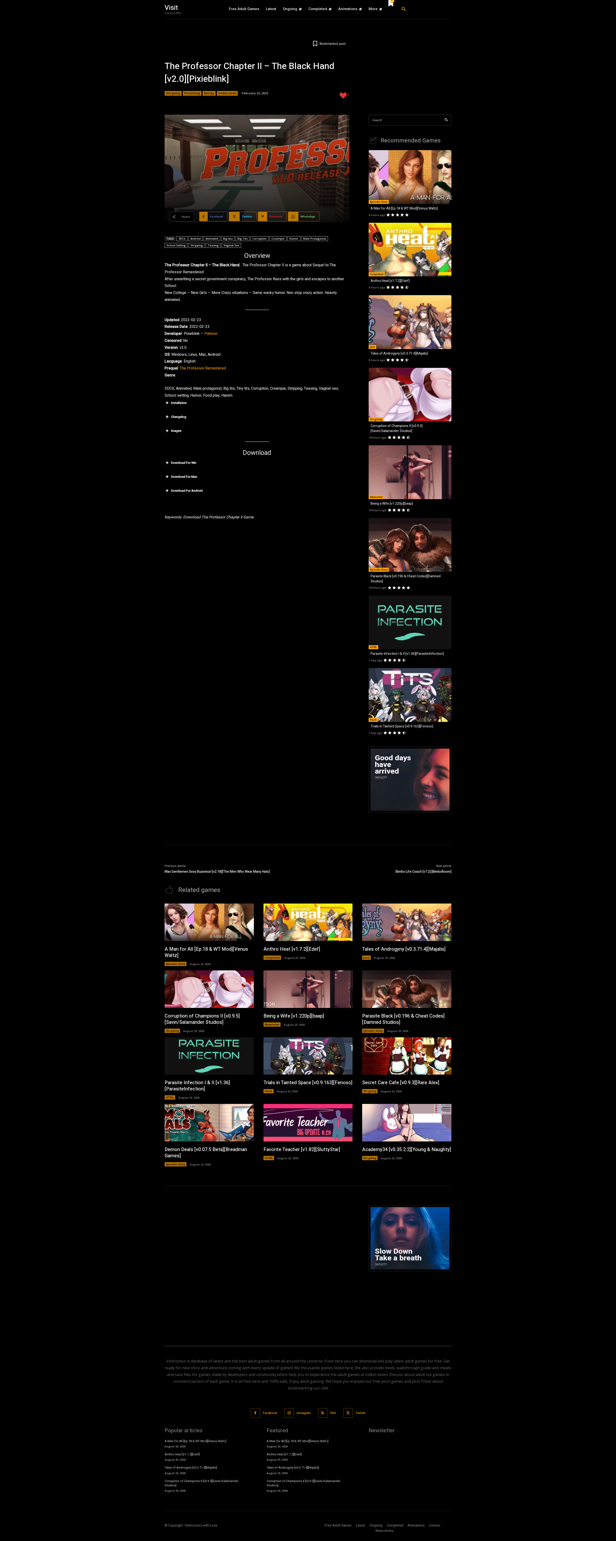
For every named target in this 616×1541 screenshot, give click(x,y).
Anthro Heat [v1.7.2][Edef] (390, 280)
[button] (424, 9)
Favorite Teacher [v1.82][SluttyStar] (301, 1149)
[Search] (446, 120)
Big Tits (242, 238)
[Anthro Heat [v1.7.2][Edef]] (410, 250)
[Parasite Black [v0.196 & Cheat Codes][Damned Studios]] (410, 545)
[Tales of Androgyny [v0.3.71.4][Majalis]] (410, 322)
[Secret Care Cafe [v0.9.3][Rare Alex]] (406, 1056)
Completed (376, 274)
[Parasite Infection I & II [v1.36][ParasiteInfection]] (410, 623)
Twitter (361, 1413)
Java (372, 347)
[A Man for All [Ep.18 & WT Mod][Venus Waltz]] (410, 177)
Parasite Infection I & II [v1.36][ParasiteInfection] (407, 653)
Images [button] (176, 430)
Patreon (211, 334)
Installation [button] (179, 403)
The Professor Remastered (203, 368)
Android (195, 238)
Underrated (227, 93)
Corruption (259, 238)
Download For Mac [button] (184, 476)
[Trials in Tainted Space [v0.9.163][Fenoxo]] (410, 695)
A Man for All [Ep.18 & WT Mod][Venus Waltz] (404, 208)
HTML (373, 647)
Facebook (270, 1413)
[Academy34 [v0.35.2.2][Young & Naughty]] (406, 1122)
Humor (293, 238)
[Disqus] (257, 1265)
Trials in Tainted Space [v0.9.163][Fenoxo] (402, 726)
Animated (211, 238)
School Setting (176, 245)
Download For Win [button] (183, 462)
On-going (173, 93)
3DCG (182, 238)
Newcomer (376, 497)
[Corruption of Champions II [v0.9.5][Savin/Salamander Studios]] (410, 395)
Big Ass (228, 238)
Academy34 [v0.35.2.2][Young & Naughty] (406, 1149)
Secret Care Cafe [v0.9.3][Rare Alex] (400, 1082)
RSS (333, 1413)
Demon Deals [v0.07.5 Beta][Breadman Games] (206, 1152)
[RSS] (322, 1413)
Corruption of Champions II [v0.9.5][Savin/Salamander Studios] (397, 428)
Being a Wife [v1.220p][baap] (392, 503)
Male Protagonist (314, 238)
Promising (192, 93)
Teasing (213, 245)
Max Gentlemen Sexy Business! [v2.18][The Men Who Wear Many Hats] (217, 871)
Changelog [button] (178, 416)
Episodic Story (378, 202)
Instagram (304, 1413)
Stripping (197, 245)
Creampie (277, 238)
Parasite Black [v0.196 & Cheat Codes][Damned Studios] (403, 1019)
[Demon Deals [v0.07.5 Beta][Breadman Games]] (209, 1122)
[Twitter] (348, 1413)
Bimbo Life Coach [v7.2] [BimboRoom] (423, 871)
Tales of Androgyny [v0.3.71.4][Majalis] (399, 353)
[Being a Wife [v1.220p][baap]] (410, 472)
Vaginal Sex (231, 245)
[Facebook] (255, 1413)
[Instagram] (289, 1413)
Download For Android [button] (187, 490)
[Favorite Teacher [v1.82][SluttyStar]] (308, 1122)
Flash (373, 719)
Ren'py (209, 93)
